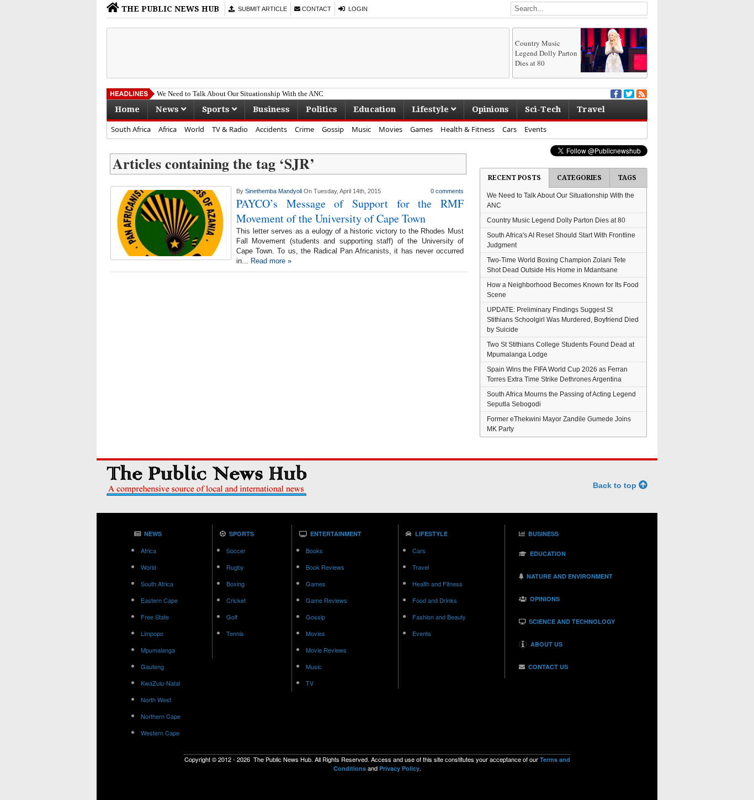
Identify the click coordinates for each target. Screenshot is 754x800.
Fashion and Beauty (439, 616)
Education (374, 109)
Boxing (235, 583)
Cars (509, 129)
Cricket (236, 600)
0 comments (447, 191)
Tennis (235, 633)
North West (156, 699)
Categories (579, 178)
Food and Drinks (434, 600)
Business (271, 109)
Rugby (235, 567)
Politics (321, 109)
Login (356, 9)
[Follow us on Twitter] (628, 92)
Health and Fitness (437, 583)
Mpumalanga (158, 649)
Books (314, 550)
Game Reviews (326, 600)
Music (361, 129)
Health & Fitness (467, 129)
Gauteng (152, 666)
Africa (167, 129)
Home (127, 109)
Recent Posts (514, 178)
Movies (390, 129)
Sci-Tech (543, 109)
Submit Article (261, 9)
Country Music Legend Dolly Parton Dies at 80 (546, 53)
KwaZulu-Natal (160, 683)
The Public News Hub (169, 8)
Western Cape (160, 732)
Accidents (271, 129)
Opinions (490, 109)
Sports (217, 109)
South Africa (131, 129)
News (168, 109)
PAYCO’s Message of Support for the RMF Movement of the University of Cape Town (350, 211)
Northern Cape (160, 716)
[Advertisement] (308, 53)
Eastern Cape (159, 600)
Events (535, 129)
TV (310, 683)
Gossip (333, 129)
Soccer (236, 550)
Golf (231, 616)
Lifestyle (431, 109)
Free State (155, 616)
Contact (315, 9)
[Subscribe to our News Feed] (640, 92)
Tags (627, 178)
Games (421, 129)
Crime (304, 129)
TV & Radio (230, 129)
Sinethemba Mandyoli (273, 191)
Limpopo (152, 633)
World (194, 129)
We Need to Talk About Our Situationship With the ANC (240, 93)
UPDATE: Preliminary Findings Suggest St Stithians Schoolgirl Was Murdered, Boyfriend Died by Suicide (563, 319)
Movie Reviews (326, 649)
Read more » (271, 261)
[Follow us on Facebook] (614, 92)
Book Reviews (325, 567)
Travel (591, 109)
